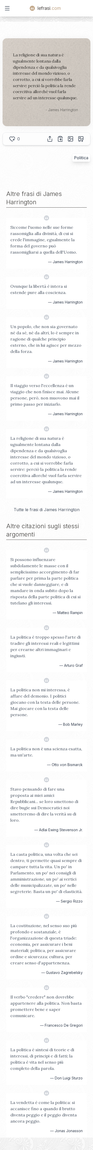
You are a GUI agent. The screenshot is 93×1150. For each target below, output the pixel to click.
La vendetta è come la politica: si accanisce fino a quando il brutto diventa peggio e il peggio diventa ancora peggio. (43, 1112)
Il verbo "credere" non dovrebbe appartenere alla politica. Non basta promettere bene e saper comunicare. (46, 1006)
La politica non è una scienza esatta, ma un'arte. (46, 752)
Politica (81, 157)
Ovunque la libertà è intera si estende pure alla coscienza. (38, 289)
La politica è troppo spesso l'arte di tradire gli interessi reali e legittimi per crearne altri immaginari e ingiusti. (45, 646)
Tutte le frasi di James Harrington (47, 509)
